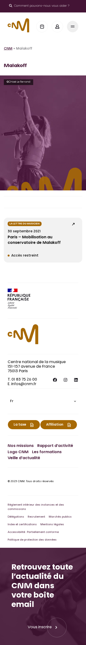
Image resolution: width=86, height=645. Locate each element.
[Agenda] (42, 26)
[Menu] (72, 26)
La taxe (20, 425)
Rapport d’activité (55, 446)
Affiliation (54, 425)
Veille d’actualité (24, 458)
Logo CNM (18, 452)
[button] (43, 401)
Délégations (16, 517)
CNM (8, 49)
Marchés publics (60, 517)
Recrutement (36, 517)
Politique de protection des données (32, 540)
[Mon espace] (57, 26)
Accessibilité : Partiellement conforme (33, 532)
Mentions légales (52, 524)
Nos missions (21, 446)
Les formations (47, 452)
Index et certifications (22, 524)
